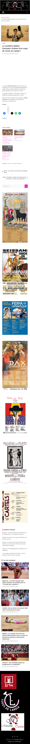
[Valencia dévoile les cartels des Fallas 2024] (19, 132)
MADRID (10, 630)
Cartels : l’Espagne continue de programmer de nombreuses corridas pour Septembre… (14, 178)
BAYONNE (5, 577)
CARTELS (5, 630)
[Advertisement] (15, 70)
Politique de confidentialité (14, 741)
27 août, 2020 (5, 53)
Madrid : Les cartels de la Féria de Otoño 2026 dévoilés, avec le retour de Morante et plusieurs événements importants (14, 544)
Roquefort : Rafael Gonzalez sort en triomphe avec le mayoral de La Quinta (6, 155)
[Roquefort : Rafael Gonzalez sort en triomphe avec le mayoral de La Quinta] (7, 148)
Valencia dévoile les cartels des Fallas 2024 (19, 137)
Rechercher (26, 186)
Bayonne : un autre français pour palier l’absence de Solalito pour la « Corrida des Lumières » (13, 582)
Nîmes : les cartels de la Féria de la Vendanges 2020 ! (15, 171)
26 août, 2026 (5, 586)
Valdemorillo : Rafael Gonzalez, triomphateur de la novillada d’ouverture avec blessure (7, 139)
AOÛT (3, 43)
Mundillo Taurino (14, 53)
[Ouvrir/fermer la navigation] (3, 12)
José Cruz (10, 163)
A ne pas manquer (8, 560)
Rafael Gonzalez (17, 163)
